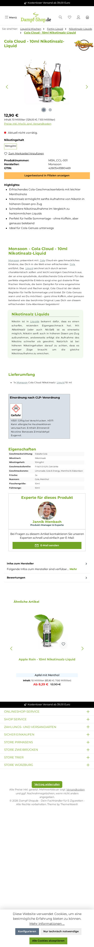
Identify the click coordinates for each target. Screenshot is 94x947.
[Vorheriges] (7, 86)
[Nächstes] (87, 86)
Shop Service (15, 719)
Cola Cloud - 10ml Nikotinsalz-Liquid (50, 32)
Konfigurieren (27, 931)
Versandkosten (75, 789)
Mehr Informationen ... (47, 924)
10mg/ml (11, 147)
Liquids (34, 321)
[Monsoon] (81, 45)
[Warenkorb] (87, 17)
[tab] (47, 566)
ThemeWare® (69, 804)
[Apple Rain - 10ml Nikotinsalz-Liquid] (47, 628)
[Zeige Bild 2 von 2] (50, 109)
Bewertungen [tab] (16, 577)
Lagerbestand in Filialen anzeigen (47, 175)
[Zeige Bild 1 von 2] (43, 109)
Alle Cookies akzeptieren (48, 940)
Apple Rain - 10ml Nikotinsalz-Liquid (47, 659)
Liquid (29, 268)
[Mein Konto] (78, 17)
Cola (42, 260)
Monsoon (13, 260)
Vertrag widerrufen (47, 784)
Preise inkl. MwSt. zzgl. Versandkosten (27, 123)
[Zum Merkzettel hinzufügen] (63, 645)
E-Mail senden (49, 545)
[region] (47, 87)
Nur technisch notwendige (61, 931)
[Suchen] (60, 17)
